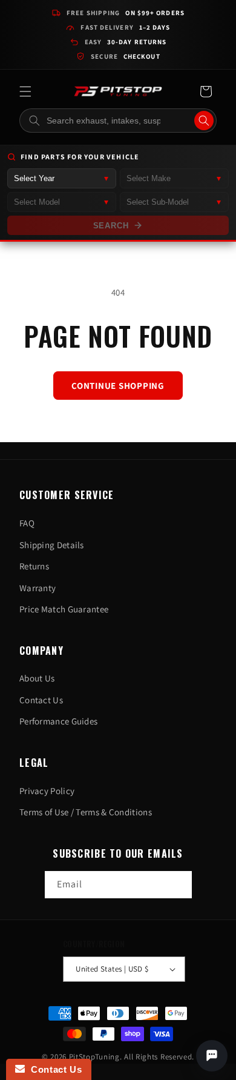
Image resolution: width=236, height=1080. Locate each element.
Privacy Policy (46, 791)
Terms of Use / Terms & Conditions (85, 812)
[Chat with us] (212, 1056)
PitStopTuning (94, 1057)
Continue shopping (118, 385)
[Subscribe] (178, 884)
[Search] (204, 120)
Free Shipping (126, 12)
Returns (34, 566)
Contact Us (41, 700)
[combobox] (118, 120)
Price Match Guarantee (63, 609)
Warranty (37, 588)
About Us (36, 678)
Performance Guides (58, 721)
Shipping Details (51, 545)
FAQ (26, 523)
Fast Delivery (125, 27)
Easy (126, 42)
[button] (25, 91)
